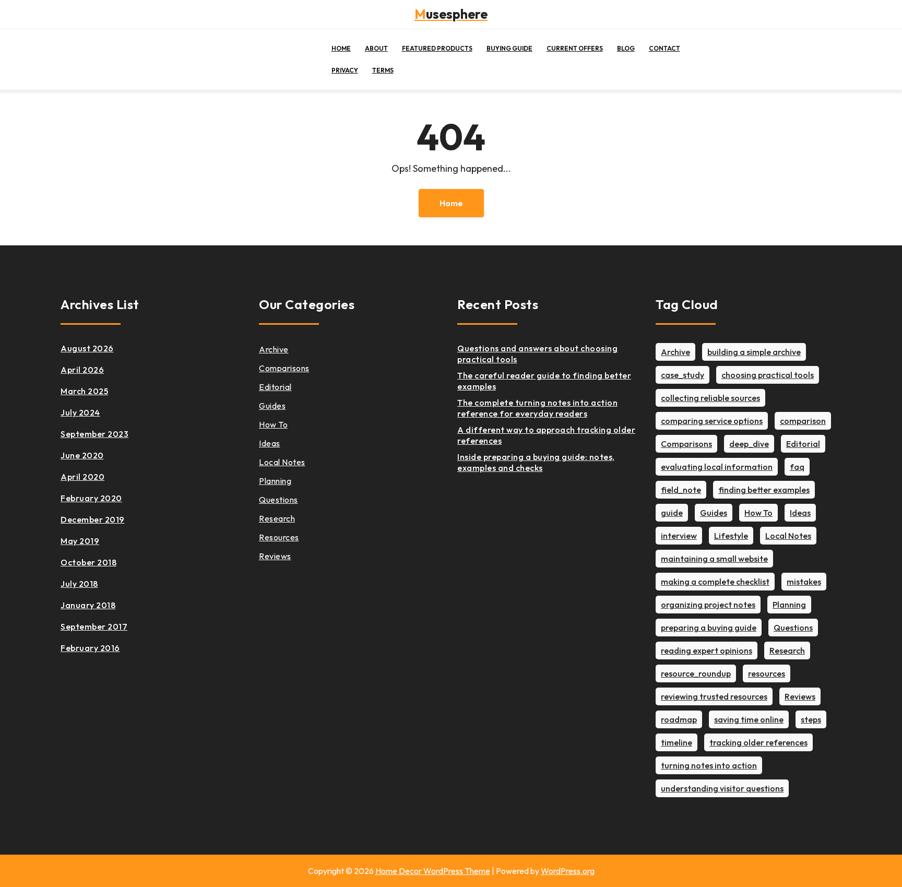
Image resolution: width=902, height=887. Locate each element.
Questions (278, 499)
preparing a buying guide (708, 627)
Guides (272, 405)
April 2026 (82, 369)
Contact (664, 48)
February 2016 (90, 648)
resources (766, 673)
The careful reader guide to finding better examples (544, 381)
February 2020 (91, 498)
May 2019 (80, 541)
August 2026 (87, 348)
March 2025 (84, 391)
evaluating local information (717, 467)
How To (273, 424)
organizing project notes (708, 604)
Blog (626, 48)
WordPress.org (568, 871)
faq (797, 467)
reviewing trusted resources (714, 696)
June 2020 (82, 455)
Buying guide (509, 48)
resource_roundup (696, 673)
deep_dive (749, 444)
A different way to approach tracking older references (546, 435)
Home (341, 48)
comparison (803, 421)
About (376, 48)
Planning (275, 481)
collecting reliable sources (710, 398)
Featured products (437, 48)
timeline (676, 742)
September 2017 (94, 626)
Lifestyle (731, 535)
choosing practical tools (767, 375)
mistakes (804, 581)
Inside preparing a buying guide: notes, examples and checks (536, 462)
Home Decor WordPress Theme (432, 871)
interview (679, 535)
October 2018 (88, 562)
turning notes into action (709, 765)
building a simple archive (754, 352)
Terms (383, 70)
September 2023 (94, 434)
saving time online (749, 719)
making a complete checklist (715, 581)
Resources (279, 537)
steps (811, 719)
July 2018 (79, 583)
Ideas (269, 443)
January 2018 (88, 605)
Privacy (344, 70)
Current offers (575, 48)
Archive (274, 349)
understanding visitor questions (722, 788)
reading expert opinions (706, 650)
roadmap (679, 719)
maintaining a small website (714, 558)
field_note (681, 489)
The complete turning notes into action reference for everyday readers (537, 408)
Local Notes (282, 462)
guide (672, 512)
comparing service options (712, 421)
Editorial (275, 387)
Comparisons (284, 368)
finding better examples (764, 489)
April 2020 (82, 476)
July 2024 (80, 412)
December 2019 (93, 519)
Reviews (275, 556)
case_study (682, 375)
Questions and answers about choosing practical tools (537, 353)
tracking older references (758, 742)
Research (277, 518)
